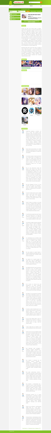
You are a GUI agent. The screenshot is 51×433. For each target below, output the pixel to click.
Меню (31, 5)
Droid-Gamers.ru (25, 428)
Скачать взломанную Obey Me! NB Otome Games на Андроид (31, 21)
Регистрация (39, 11)
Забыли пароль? (33, 11)
